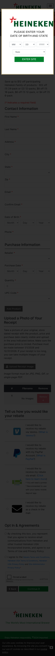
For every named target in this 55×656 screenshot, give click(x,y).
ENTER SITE (29, 59)
